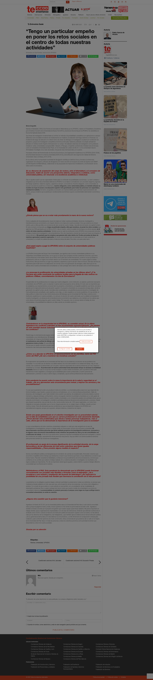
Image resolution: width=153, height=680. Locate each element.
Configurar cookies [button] (64, 349)
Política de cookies (86, 341)
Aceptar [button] (79, 349)
